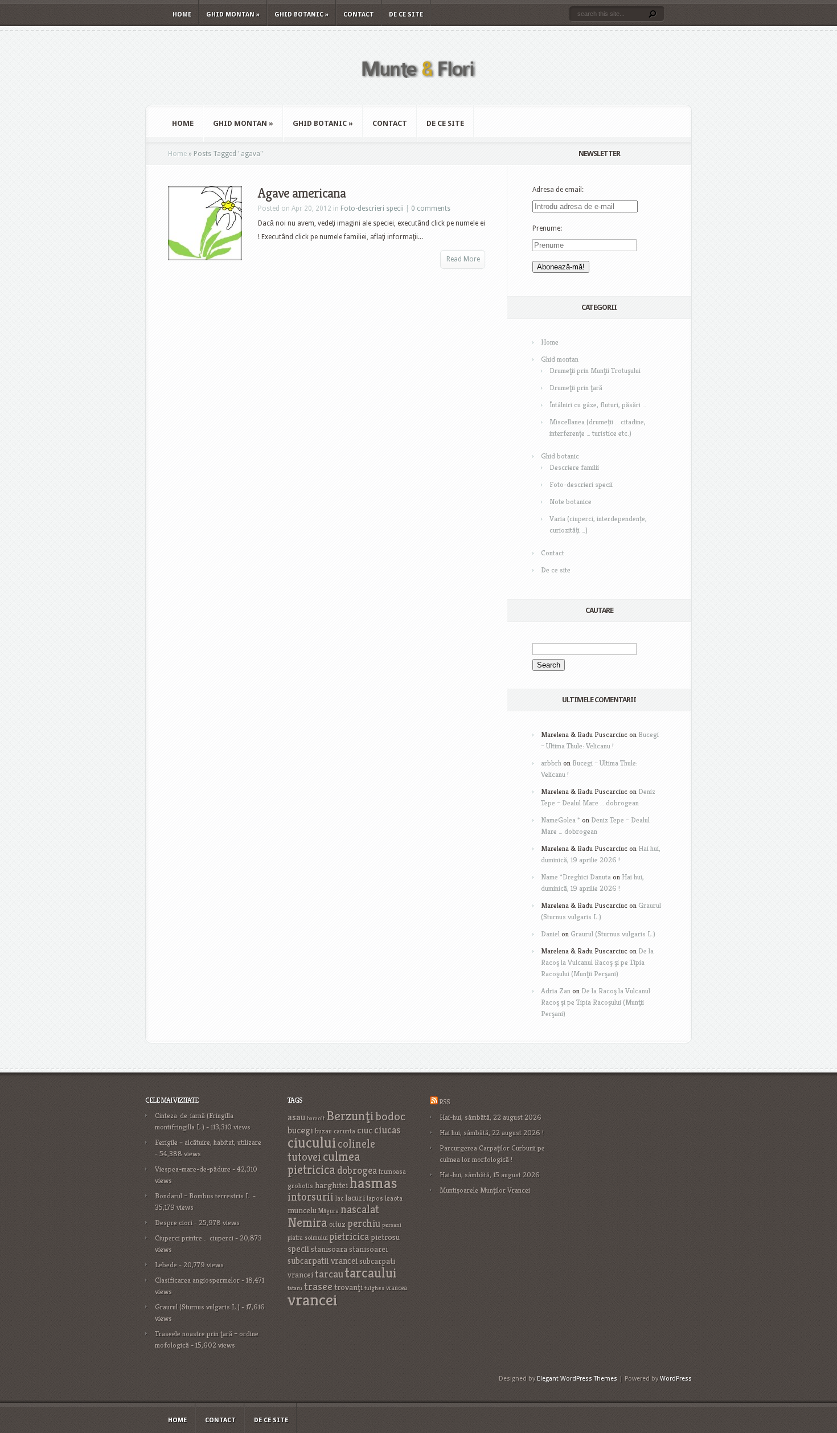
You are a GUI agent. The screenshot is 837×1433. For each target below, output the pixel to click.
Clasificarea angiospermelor (197, 1280)
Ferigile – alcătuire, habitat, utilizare (208, 1142)
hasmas (373, 1183)
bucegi (300, 1130)
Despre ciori (173, 1222)
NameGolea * (560, 820)
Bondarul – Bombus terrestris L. (203, 1196)
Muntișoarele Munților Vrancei (485, 1190)
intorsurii (311, 1197)
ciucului (312, 1142)
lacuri (355, 1197)
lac (339, 1198)
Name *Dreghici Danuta (576, 877)
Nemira (307, 1222)
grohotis (300, 1185)
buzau (323, 1131)
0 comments (430, 208)
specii (298, 1249)
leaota (394, 1198)
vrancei (313, 1299)
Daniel (550, 934)
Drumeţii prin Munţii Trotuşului (595, 370)
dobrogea (357, 1170)
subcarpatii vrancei (323, 1260)
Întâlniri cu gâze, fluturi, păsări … (597, 405)
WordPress (676, 1378)
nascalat (359, 1209)
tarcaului (371, 1272)
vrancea (396, 1288)
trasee (318, 1286)
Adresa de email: (558, 190)
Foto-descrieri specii (372, 208)
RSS (444, 1102)
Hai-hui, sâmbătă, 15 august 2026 (490, 1175)
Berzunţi (350, 1115)
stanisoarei (368, 1249)
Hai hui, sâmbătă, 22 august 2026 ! (492, 1132)
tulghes (374, 1288)
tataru (295, 1288)
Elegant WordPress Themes (577, 1378)
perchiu (363, 1223)
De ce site (406, 14)
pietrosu (385, 1237)
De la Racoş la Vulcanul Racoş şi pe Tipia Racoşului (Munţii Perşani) (597, 962)
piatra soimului (308, 1238)
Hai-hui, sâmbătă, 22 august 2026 (490, 1117)
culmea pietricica (324, 1163)
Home (182, 14)
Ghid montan (233, 14)
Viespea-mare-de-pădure (193, 1169)
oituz (337, 1224)
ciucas (387, 1129)
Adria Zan (556, 991)
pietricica (349, 1236)
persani (391, 1225)
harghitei (331, 1185)
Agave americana (302, 193)
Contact (358, 14)
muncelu (302, 1210)
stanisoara (329, 1249)
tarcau (329, 1273)
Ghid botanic (301, 14)
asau (296, 1117)
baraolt (316, 1118)
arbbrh (551, 763)
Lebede (166, 1265)
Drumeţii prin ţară (575, 387)
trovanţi (348, 1287)
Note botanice (570, 501)
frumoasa (392, 1171)
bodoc (390, 1116)
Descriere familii (574, 467)
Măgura (328, 1211)
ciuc (364, 1130)
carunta (344, 1131)
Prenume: (547, 228)
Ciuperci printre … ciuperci (194, 1238)
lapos (375, 1198)
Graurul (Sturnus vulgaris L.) (613, 934)
